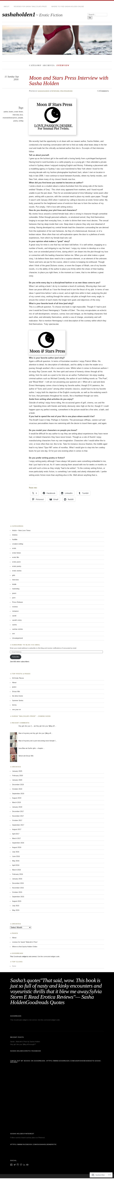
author (6, 112)
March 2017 (16, 838)
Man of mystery (24, 733)
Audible (14, 539)
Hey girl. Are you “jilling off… (46, 726)
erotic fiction (18, 112)
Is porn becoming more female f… (45, 741)
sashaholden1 (18, 14)
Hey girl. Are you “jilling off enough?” (23, 1044)
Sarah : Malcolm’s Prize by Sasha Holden (25, 1041)
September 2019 (18, 793)
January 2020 (17, 780)
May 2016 (15, 861)
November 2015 (18, 888)
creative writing (17, 544)
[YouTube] (27, 1165)
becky (14, 705)
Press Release (17, 602)
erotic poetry (16, 566)
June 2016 (16, 856)
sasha (14, 625)
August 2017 (16, 829)
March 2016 (16, 870)
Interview (55, 91)
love (21, 115)
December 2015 (18, 883)
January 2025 (17, 771)
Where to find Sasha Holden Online (67, 6)
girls (13, 575)
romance (15, 611)
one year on (16, 709)
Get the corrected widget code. (49, 956)
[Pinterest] (21, 1165)
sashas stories (17, 629)
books (11, 112)
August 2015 (16, 901)
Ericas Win (16, 691)
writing (21, 121)
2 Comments (104, 91)
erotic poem (16, 562)
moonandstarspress (10, 118)
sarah (14, 616)
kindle (14, 584)
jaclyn (14, 687)
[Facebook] (11, 1165)
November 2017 (18, 816)
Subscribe (15, 657)
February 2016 (17, 874)
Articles (15, 535)
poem (14, 593)
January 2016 (17, 879)
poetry (15, 121)
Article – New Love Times (21, 530)
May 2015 (15, 910)
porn (13, 598)
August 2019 (16, 798)
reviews (15, 607)
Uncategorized (66, 91)
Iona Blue (22, 748)
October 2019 (17, 789)
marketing (15, 589)
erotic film (15, 557)
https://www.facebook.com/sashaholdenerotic (33, 1144)
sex (13, 633)
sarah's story (17, 620)
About (6, 6)
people (20, 118)
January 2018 (17, 807)
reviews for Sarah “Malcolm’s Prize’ (30, 6)
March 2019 (16, 802)
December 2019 (18, 784)
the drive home (17, 696)
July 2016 (15, 852)
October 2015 (17, 892)
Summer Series (17, 700)
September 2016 (18, 843)
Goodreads (18, 956)
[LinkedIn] (24, 1165)
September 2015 (18, 896)
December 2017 (18, 811)
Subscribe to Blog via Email (26, 645)
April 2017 (15, 834)
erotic (14, 548)
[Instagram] (18, 1165)
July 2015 (15, 905)
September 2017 (18, 825)
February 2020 (17, 775)
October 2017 (17, 820)
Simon (21, 756)
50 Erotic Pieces (18, 678)
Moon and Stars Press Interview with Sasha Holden (68, 80)
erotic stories (17, 571)
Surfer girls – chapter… (36, 748)
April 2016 (15, 865)
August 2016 (16, 847)
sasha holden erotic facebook (25, 1051)
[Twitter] (15, 1165)
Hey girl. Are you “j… (26, 726)
